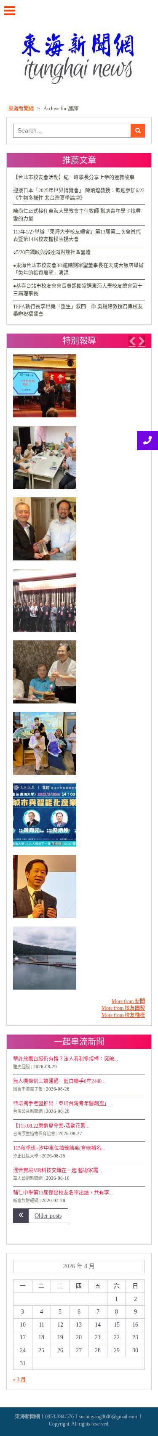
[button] (132, 341)
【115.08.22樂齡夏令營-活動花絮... (51, 1126)
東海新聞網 (21, 108)
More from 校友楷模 (123, 1015)
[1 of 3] (77, 676)
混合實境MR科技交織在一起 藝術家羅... (57, 1170)
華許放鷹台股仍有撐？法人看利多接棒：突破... (65, 1059)
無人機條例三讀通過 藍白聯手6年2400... (59, 1081)
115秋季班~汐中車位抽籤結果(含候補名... (59, 1148)
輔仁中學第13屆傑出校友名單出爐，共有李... (63, 1193)
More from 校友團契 (123, 1008)
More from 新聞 (128, 1001)
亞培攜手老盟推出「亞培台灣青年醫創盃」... (63, 1104)
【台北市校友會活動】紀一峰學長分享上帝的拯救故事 (73, 177)
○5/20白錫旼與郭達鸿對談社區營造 (52, 252)
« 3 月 (19, 1380)
